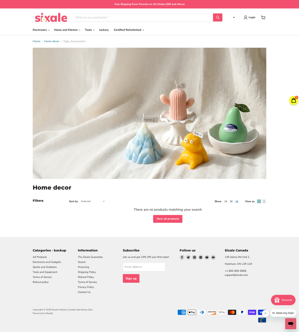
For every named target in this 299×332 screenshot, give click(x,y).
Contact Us (84, 292)
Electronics (40, 30)
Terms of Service (42, 277)
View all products (167, 219)
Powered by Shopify (43, 313)
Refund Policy (86, 277)
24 (225, 201)
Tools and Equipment (45, 272)
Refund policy (41, 282)
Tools (89, 30)
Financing (83, 267)
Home (36, 41)
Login (252, 17)
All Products (40, 257)
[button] (233, 17)
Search (82, 262)
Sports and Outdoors (45, 267)
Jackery (104, 30)
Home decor (51, 41)
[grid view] (259, 201)
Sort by (73, 201)
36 (231, 201)
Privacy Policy (86, 287)
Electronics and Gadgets (47, 262)
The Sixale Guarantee (90, 257)
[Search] (217, 17)
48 (236, 201)
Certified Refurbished (128, 30)
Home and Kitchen (66, 30)
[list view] (263, 201)
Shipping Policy (87, 272)
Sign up (131, 278)
